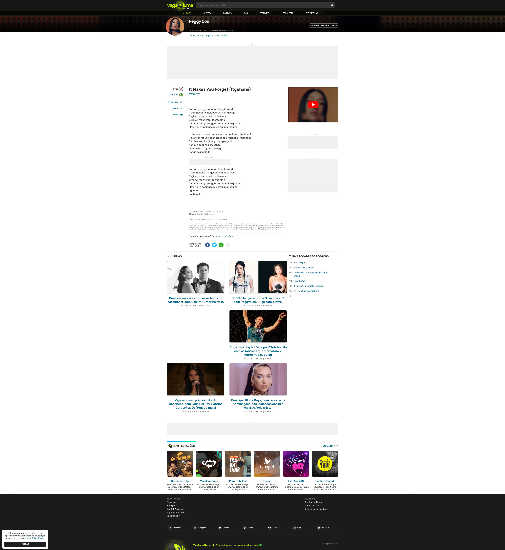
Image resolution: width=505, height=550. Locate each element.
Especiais (171, 502)
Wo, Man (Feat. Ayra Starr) (306, 291)
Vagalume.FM (312, 13)
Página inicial (194, 30)
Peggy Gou (199, 21)
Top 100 (207, 13)
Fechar (25, 544)
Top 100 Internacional (177, 512)
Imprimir (176, 115)
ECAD (191, 219)
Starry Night (300, 262)
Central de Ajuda (313, 502)
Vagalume (180, 5)
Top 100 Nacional (175, 509)
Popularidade (212, 35)
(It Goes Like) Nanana (304, 267)
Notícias (265, 13)
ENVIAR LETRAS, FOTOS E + (324, 25)
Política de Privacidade (316, 509)
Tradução (173, 94)
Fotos (200, 35)
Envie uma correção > (222, 236)
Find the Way (300, 281)
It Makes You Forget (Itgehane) (308, 286)
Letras (192, 35)
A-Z (246, 13)
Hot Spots (287, 13)
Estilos (227, 13)
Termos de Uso (312, 505)
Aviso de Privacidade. (33, 538)
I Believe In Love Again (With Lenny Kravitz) (311, 274)
